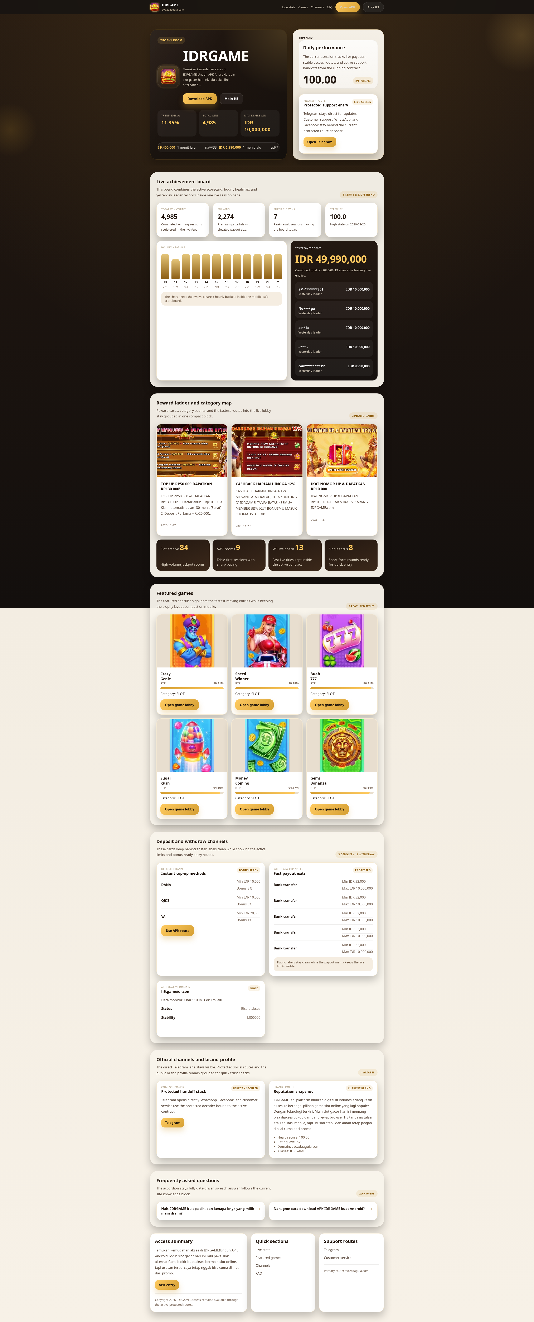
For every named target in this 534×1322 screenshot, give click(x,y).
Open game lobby (179, 705)
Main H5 (231, 98)
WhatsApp (198, 1122)
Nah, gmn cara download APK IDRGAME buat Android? (319, 1208)
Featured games (268, 1257)
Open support (353, 142)
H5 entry (192, 1285)
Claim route (211, 525)
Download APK (200, 98)
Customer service (337, 1257)
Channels (317, 7)
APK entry (167, 1285)
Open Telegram (319, 142)
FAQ (329, 7)
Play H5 (373, 7)
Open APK (347, 7)
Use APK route (177, 930)
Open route (174, 1027)
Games (303, 7)
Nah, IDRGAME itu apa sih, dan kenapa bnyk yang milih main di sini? (207, 1211)
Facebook (225, 1122)
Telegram (172, 1122)
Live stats (288, 7)
